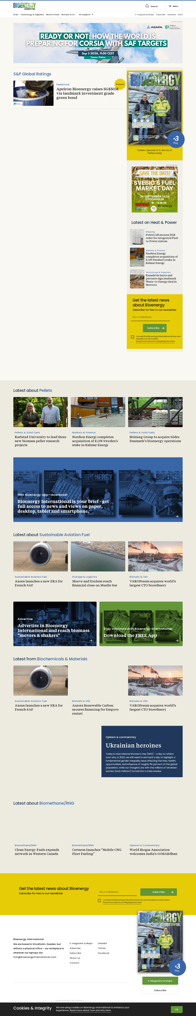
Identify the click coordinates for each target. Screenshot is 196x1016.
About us (75, 958)
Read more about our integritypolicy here (155, 341)
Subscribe (160, 15)
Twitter (102, 948)
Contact (74, 963)
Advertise (171, 15)
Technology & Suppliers (32, 15)
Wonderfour (77, 1000)
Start (15, 15)
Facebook (103, 953)
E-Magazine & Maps (160, 981)
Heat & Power (52, 15)
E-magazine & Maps (144, 15)
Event (180, 15)
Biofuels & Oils (69, 15)
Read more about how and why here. (90, 1010)
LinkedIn (102, 943)
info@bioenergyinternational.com (34, 957)
